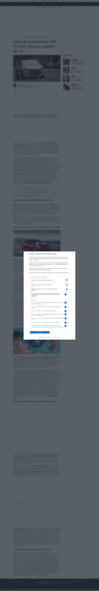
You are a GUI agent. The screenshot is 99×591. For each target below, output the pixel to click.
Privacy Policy (57, 337)
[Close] (73, 254)
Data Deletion (42, 337)
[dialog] (49, 295)
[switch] (66, 280)
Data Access (49, 337)
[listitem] (49, 277)
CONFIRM (39, 332)
